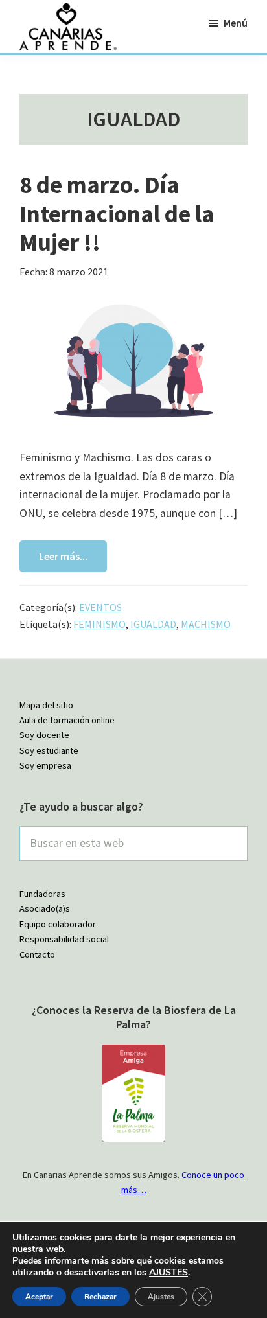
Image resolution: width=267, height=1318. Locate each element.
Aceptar (39, 1296)
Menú (236, 22)
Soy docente (44, 735)
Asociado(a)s (44, 908)
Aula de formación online (67, 720)
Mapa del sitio (46, 705)
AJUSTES (168, 1272)
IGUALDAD (153, 624)
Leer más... (63, 555)
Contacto (37, 954)
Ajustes (161, 1296)
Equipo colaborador (57, 924)
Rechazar (100, 1296)
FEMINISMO (99, 624)
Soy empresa (45, 765)
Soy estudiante (48, 750)
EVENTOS (100, 607)
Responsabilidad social (64, 939)
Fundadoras (42, 893)
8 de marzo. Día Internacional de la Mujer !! (117, 213)
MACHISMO (206, 624)
